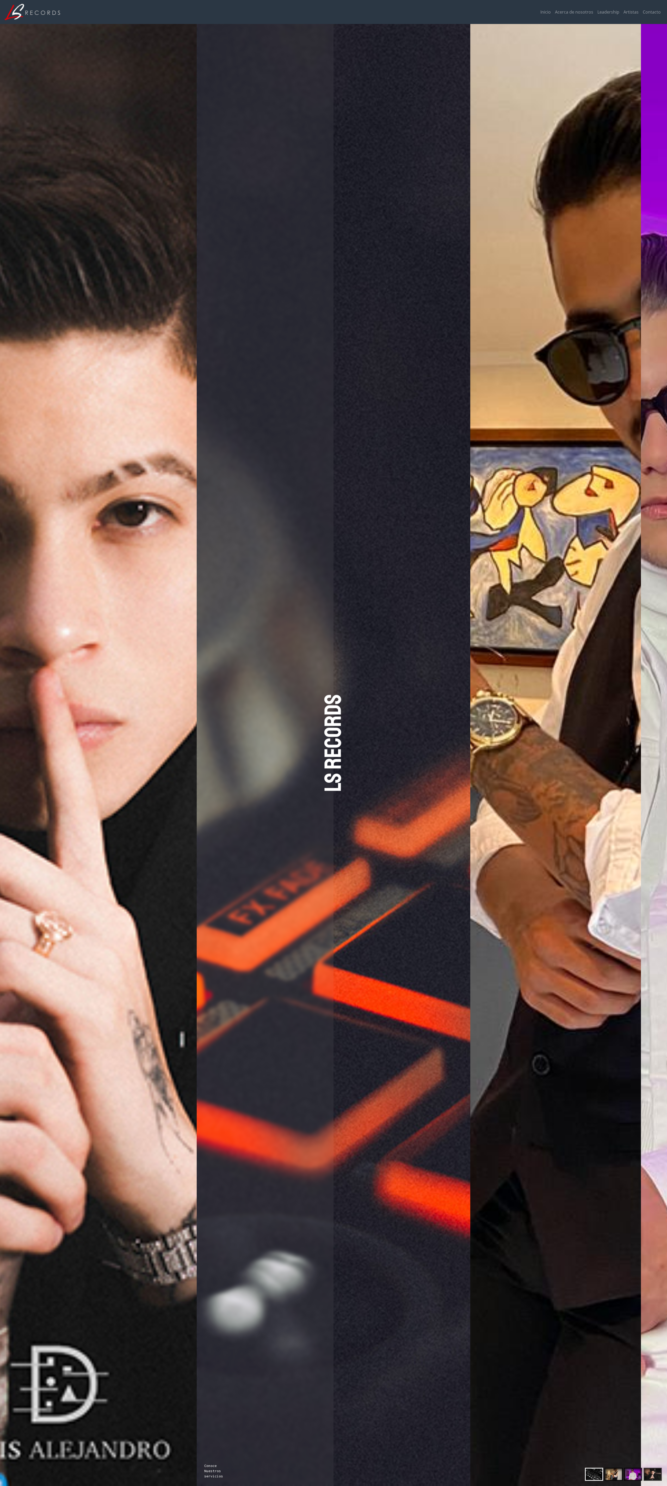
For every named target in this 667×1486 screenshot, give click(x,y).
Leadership (608, 12)
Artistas (631, 12)
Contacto (652, 12)
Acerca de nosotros (574, 12)
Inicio (545, 12)
